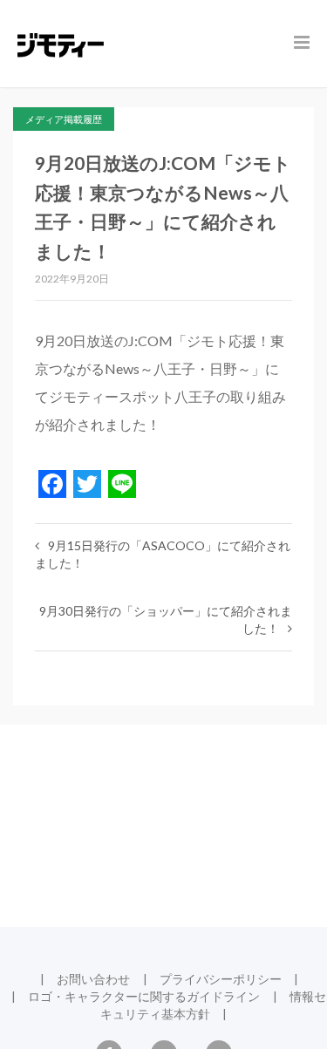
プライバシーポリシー (221, 978)
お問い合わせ (93, 978)
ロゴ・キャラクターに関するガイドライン (144, 996)
